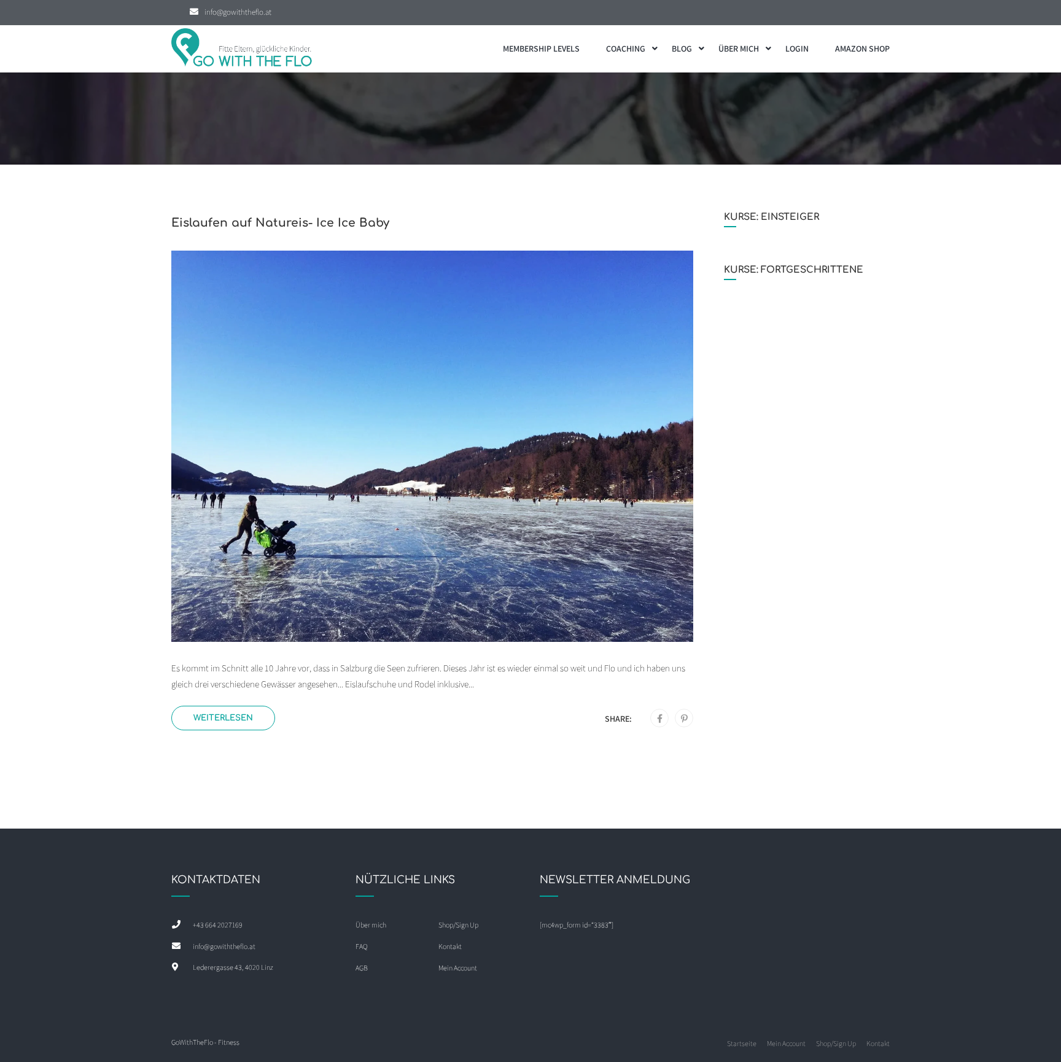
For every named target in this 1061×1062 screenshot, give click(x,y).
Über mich (738, 48)
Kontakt (450, 946)
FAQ (362, 946)
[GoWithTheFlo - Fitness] (242, 48)
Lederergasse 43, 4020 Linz (233, 967)
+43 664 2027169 (218, 924)
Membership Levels (541, 48)
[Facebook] (660, 718)
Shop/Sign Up (458, 924)
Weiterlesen (223, 717)
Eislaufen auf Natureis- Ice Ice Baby (280, 222)
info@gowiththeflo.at (237, 12)
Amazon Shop (862, 48)
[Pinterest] (684, 718)
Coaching (625, 48)
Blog (682, 48)
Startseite (741, 1043)
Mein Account (457, 967)
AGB (362, 967)
